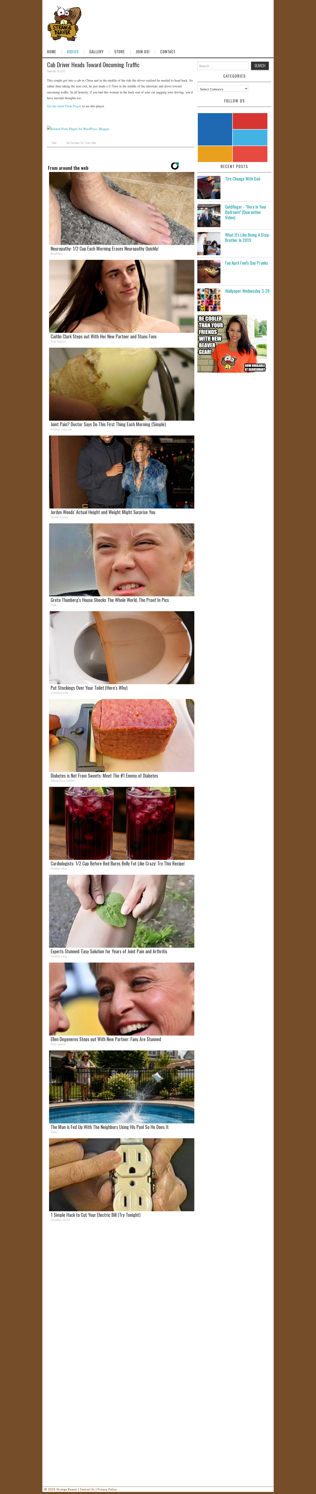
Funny (87, 143)
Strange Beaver (66, 1489)
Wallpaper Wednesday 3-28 (247, 290)
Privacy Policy (107, 1489)
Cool (68, 143)
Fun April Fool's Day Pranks (246, 262)
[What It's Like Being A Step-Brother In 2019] (208, 243)
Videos (73, 51)
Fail (82, 143)
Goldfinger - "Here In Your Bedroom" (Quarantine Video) (245, 212)
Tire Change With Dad (242, 178)
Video (54, 143)
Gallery (96, 51)
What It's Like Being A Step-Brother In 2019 (247, 237)
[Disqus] (121, 1289)
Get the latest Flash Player (64, 106)
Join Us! (143, 51)
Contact (168, 51)
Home (51, 51)
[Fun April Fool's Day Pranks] (208, 271)
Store (119, 51)
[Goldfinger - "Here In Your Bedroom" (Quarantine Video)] (208, 215)
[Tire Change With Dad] (208, 187)
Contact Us (87, 1489)
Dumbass (75, 143)
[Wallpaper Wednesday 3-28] (208, 299)
